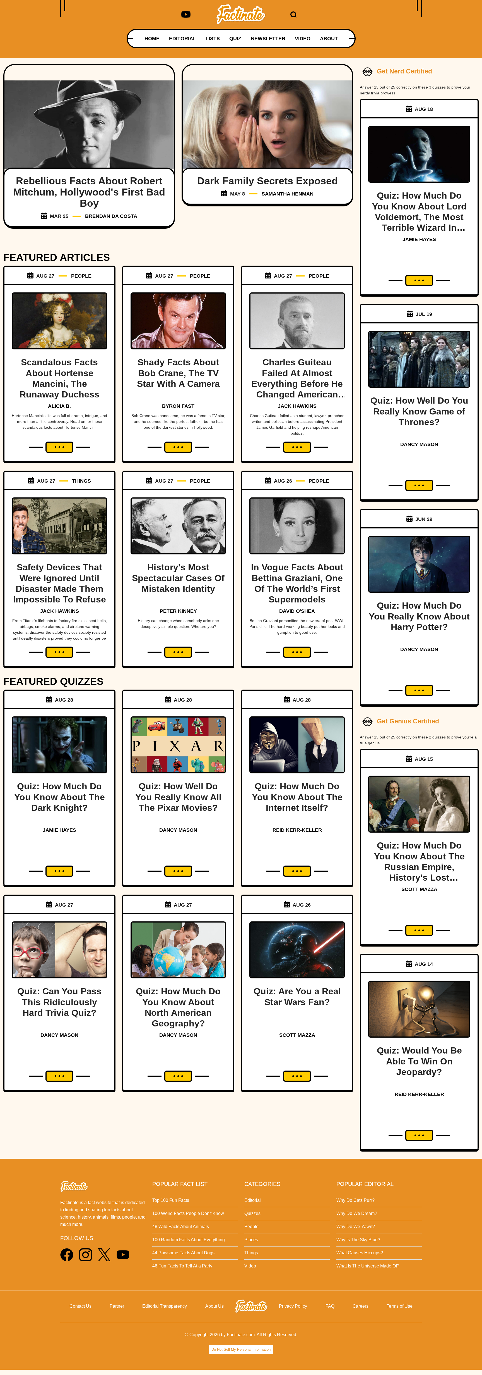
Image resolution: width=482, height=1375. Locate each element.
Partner (117, 1306)
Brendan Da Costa (111, 216)
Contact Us (80, 1306)
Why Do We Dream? (356, 1213)
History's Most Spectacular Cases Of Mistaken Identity (178, 578)
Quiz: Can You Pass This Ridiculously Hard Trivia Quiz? (59, 1002)
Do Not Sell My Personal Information (241, 1349)
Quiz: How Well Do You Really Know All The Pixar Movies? (178, 797)
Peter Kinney (178, 611)
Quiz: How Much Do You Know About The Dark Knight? (59, 797)
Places (251, 1239)
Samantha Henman (288, 194)
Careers (360, 1306)
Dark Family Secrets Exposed (267, 181)
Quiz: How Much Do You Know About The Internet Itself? (297, 797)
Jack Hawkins (297, 406)
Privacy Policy (293, 1306)
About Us (214, 1306)
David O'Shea (297, 611)
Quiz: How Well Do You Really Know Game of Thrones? (419, 411)
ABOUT (329, 38)
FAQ (330, 1306)
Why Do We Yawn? (355, 1226)
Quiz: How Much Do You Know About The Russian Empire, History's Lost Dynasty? (419, 866)
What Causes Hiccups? (359, 1252)
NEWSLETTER (268, 38)
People (251, 1226)
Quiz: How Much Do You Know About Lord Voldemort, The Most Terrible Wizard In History (419, 217)
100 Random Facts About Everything (188, 1239)
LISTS (213, 38)
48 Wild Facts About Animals (180, 1226)
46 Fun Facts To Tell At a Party (182, 1266)
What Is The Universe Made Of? (367, 1266)
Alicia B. (59, 406)
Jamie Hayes (59, 830)
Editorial (252, 1200)
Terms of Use (400, 1306)
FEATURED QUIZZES (53, 681)
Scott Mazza (297, 1035)
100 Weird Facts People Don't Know (188, 1213)
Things (251, 1252)
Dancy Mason (178, 830)
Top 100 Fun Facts (170, 1200)
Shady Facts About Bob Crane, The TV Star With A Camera (178, 373)
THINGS (81, 481)
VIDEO (302, 38)
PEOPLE (81, 276)
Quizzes (252, 1213)
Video (250, 1266)
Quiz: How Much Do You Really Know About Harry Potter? (419, 616)
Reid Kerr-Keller (297, 830)
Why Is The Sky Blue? (358, 1239)
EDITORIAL (182, 38)
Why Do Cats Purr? (355, 1200)
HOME (152, 38)
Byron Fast (178, 406)
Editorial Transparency (164, 1306)
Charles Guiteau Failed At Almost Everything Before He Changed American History (297, 383)
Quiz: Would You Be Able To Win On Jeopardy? (419, 1061)
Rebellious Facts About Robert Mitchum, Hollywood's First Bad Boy (89, 192)
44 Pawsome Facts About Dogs (183, 1252)
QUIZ (235, 38)
